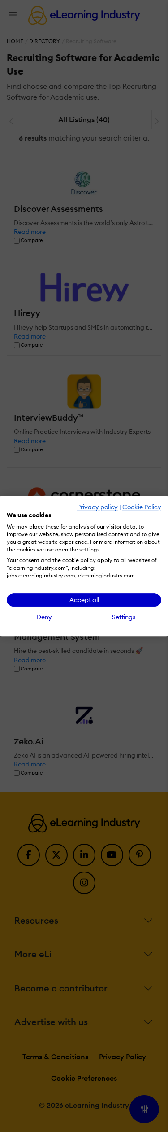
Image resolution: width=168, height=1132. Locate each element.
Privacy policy (97, 507)
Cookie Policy (141, 507)
